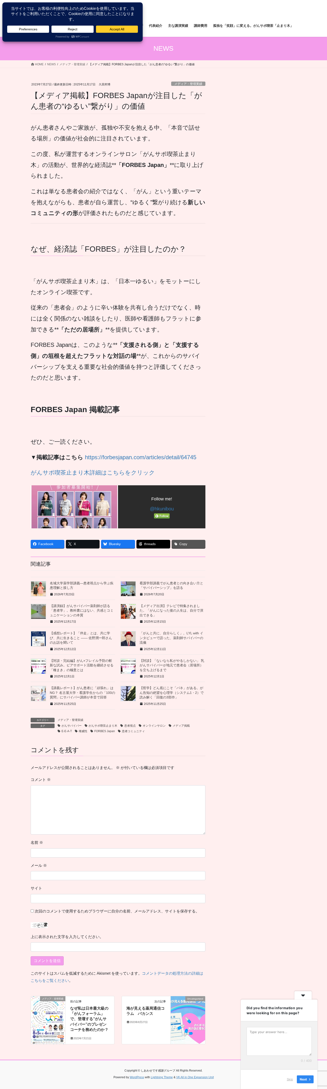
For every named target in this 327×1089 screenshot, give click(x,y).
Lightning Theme (162, 1077)
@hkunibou (162, 508)
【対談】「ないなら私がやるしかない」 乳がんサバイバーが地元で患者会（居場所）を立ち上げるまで (172, 665)
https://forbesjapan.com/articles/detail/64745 (140, 457)
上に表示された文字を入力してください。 (67, 937)
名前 (37, 842)
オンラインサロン (154, 725)
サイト (36, 888)
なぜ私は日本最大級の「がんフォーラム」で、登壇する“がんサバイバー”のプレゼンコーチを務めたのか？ (89, 1019)
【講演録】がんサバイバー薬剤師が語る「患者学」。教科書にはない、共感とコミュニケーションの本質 (81, 610)
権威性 (83, 731)
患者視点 (130, 725)
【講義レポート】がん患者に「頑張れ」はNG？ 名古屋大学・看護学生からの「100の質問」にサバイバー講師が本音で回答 (82, 692)
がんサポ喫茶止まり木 (103, 725)
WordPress (137, 1077)
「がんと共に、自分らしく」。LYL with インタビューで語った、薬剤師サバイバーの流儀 (171, 637)
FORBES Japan (104, 731)
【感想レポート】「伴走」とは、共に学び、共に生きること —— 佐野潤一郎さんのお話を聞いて (81, 637)
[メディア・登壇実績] (48, 1014)
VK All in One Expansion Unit (195, 1077)
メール (39, 865)
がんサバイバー (72, 725)
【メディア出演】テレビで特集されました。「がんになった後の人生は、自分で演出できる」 (171, 610)
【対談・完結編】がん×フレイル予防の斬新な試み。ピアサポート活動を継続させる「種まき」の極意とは (81, 665)
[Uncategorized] (188, 1014)
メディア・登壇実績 (188, 84)
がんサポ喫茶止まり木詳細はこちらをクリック (93, 472)
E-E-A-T (67, 731)
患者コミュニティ (133, 731)
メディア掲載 (181, 725)
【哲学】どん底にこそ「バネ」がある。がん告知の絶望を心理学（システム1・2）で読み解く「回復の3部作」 (172, 692)
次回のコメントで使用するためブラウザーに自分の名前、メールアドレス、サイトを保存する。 (117, 911)
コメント (41, 780)
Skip (290, 1079)
